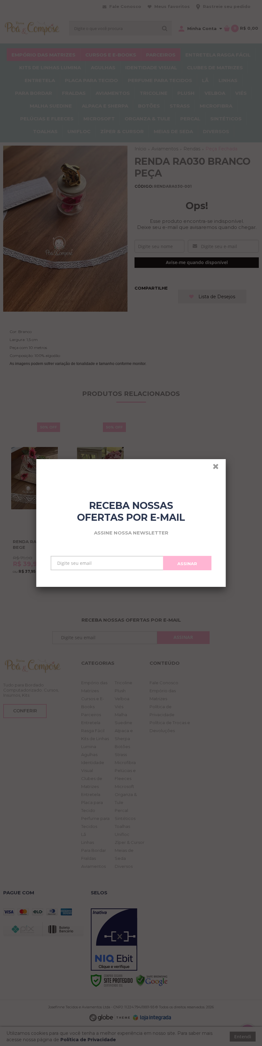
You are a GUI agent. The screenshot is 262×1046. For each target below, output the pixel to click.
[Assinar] (187, 563)
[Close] (218, 468)
